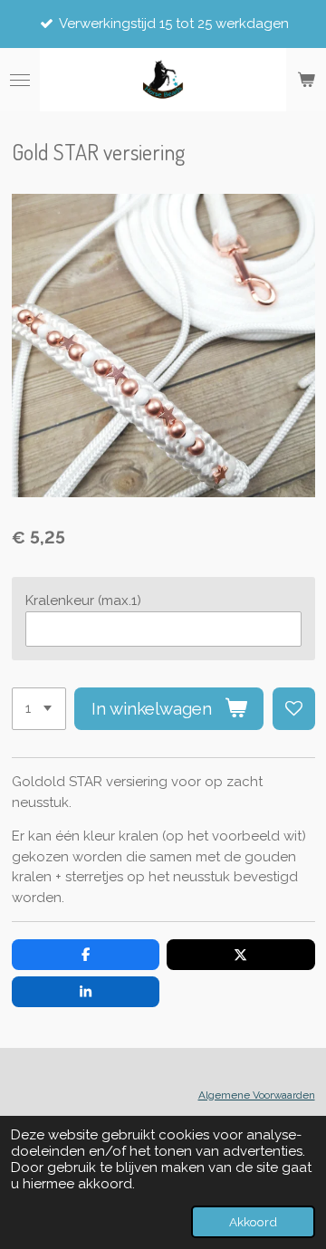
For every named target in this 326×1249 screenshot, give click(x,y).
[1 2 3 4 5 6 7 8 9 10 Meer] (39, 708)
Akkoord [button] (253, 1222)
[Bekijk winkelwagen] (306, 79)
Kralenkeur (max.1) (83, 600)
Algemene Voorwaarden (256, 1095)
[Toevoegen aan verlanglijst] (294, 708)
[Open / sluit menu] (20, 79)
